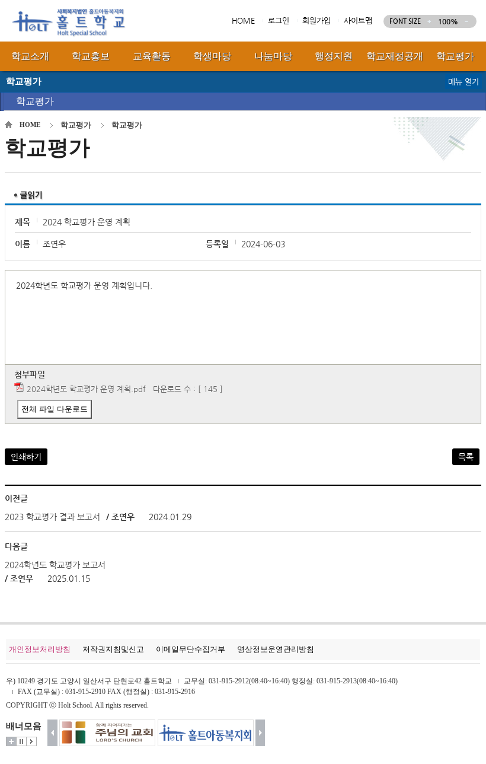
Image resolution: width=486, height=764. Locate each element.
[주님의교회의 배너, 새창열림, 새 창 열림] (98, 733)
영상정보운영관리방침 (275, 649)
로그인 (278, 20)
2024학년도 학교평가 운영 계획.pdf (86, 388)
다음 (260, 733)
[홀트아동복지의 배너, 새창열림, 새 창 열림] (197, 733)
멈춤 (21, 741)
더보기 (11, 741)
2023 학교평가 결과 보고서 (52, 516)
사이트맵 (358, 20)
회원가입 (316, 20)
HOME (243, 20)
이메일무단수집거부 (190, 649)
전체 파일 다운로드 (54, 409)
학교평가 (35, 101)
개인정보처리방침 (40, 649)
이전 (52, 733)
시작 (31, 741)
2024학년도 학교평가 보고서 (55, 564)
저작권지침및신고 (113, 649)
